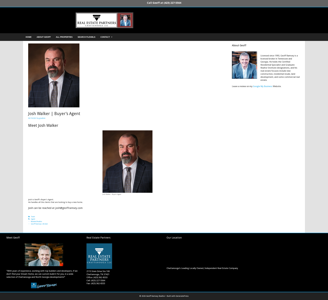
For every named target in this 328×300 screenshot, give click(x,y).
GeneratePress (182, 296)
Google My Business (262, 86)
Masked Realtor (36, 221)
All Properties (64, 37)
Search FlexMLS (86, 37)
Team (33, 217)
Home (29, 37)
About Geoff (44, 37)
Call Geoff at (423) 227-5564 (164, 2)
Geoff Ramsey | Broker (39, 224)
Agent (33, 219)
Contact (105, 37)
